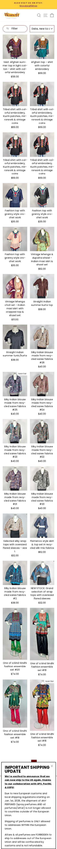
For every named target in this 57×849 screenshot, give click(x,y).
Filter (14, 28)
